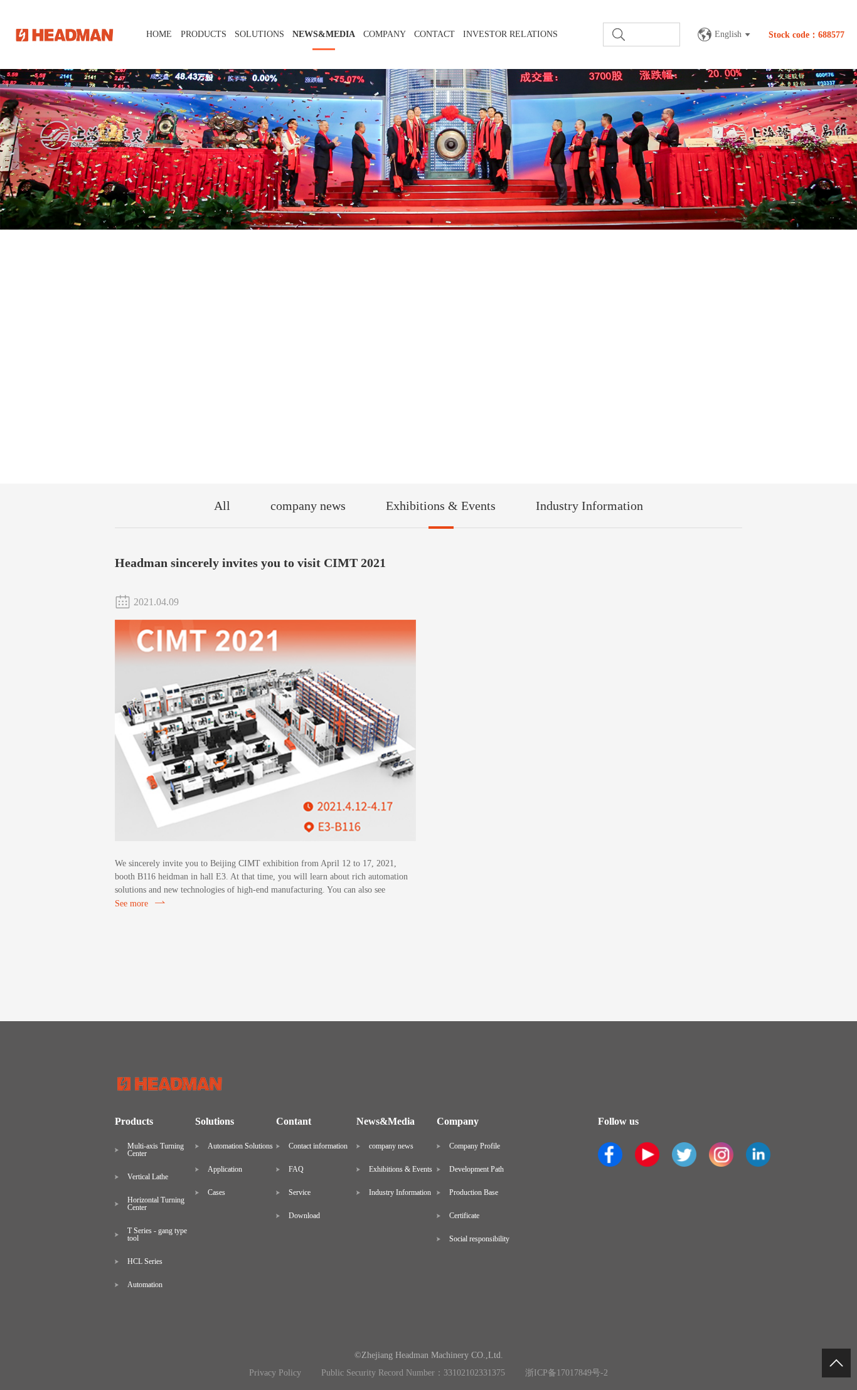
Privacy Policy (275, 1372)
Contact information (318, 1146)
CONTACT (434, 34)
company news (308, 505)
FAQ (296, 1169)
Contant (293, 1121)
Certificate (464, 1215)
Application (225, 1169)
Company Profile (474, 1146)
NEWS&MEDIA (323, 34)
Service (300, 1192)
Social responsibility (479, 1238)
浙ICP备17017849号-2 (566, 1372)
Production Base (473, 1192)
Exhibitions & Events (441, 505)
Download (304, 1215)
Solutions (214, 1121)
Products (134, 1121)
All (222, 505)
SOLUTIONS (259, 34)
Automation (144, 1284)
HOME (159, 34)
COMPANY (384, 34)
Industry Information (589, 505)
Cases (216, 1192)
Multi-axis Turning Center (155, 1150)
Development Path (476, 1169)
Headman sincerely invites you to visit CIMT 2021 (250, 563)
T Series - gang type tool (157, 1234)
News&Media (385, 1121)
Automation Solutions (240, 1146)
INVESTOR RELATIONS (510, 34)
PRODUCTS (203, 34)
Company (458, 1121)
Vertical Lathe (147, 1176)
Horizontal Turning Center (155, 1204)
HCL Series (144, 1261)
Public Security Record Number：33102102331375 (413, 1372)
